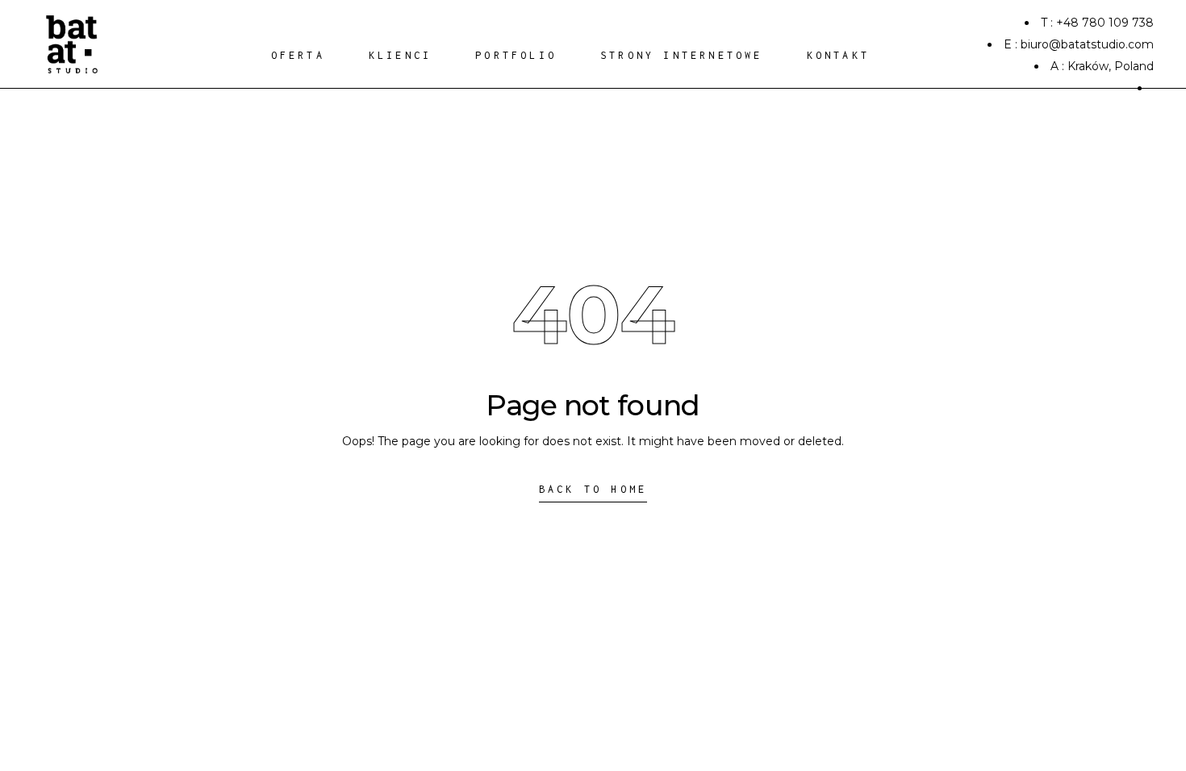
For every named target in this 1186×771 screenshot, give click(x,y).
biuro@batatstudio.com (1087, 44)
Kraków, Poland (1110, 66)
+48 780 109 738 (1105, 22)
